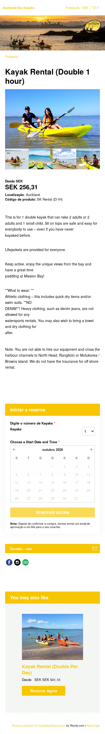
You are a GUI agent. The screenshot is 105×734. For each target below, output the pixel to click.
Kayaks (15, 429)
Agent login (93, 725)
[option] (17, 159)
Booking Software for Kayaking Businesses (39, 725)
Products (11, 56)
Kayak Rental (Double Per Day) (50, 669)
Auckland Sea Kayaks (19, 7)
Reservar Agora (43, 690)
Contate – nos (21, 548)
